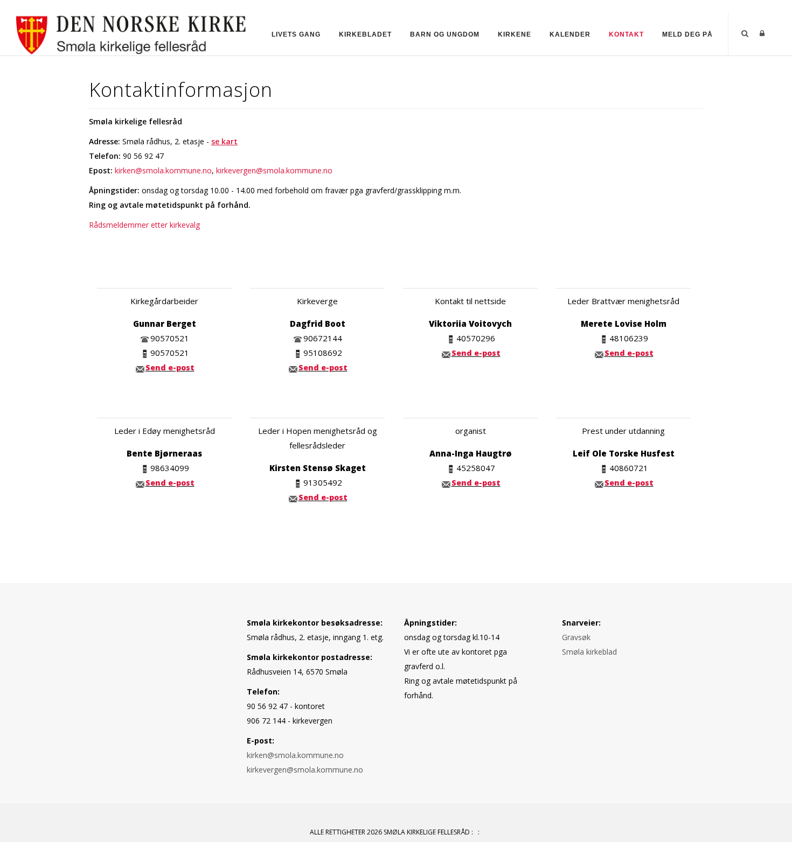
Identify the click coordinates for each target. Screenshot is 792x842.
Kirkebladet (365, 34)
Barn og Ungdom (445, 34)
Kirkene (514, 34)
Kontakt (626, 34)
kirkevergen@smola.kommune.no (274, 170)
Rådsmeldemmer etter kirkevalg (144, 225)
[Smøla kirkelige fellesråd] (131, 33)
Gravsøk (576, 637)
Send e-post (169, 367)
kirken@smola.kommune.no (163, 170)
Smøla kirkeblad (589, 652)
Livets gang (296, 34)
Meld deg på (687, 34)
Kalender (570, 34)
